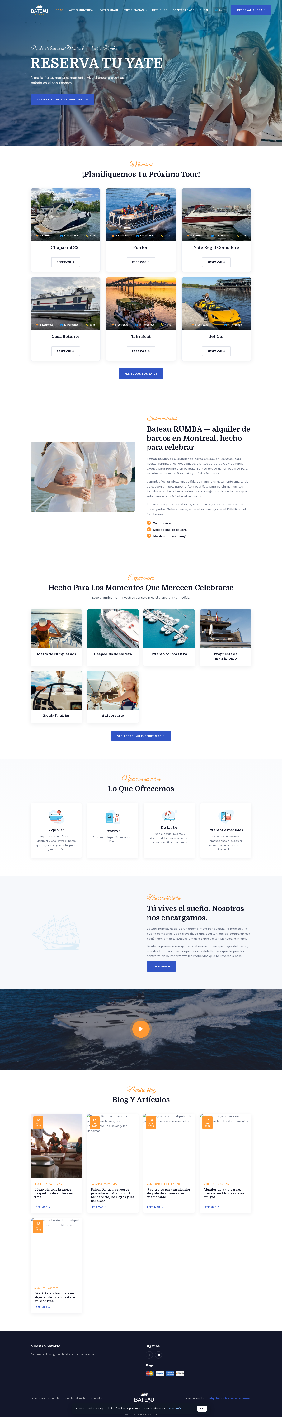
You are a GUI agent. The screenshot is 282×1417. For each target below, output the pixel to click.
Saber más (174, 1408)
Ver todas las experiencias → (141, 736)
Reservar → (66, 262)
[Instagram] (158, 1355)
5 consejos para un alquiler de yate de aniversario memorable (168, 1193)
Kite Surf (159, 10)
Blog (204, 10)
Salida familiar (56, 715)
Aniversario (113, 715)
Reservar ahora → (251, 10)
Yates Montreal (82, 10)
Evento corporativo (169, 654)
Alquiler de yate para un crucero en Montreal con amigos (224, 1193)
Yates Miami (109, 10)
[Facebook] (149, 1355)
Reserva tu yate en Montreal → (62, 99)
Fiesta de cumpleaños (56, 654)
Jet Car (216, 336)
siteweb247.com (147, 1414)
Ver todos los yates (141, 373)
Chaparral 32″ (66, 247)
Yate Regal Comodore (216, 247)
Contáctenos (184, 10)
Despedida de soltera (113, 654)
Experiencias (134, 10)
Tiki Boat (141, 336)
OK (202, 1408)
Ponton (141, 247)
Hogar (58, 10)
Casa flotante (66, 336)
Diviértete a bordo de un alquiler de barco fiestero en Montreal (54, 1297)
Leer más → (161, 966)
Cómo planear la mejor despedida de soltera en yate (53, 1193)
